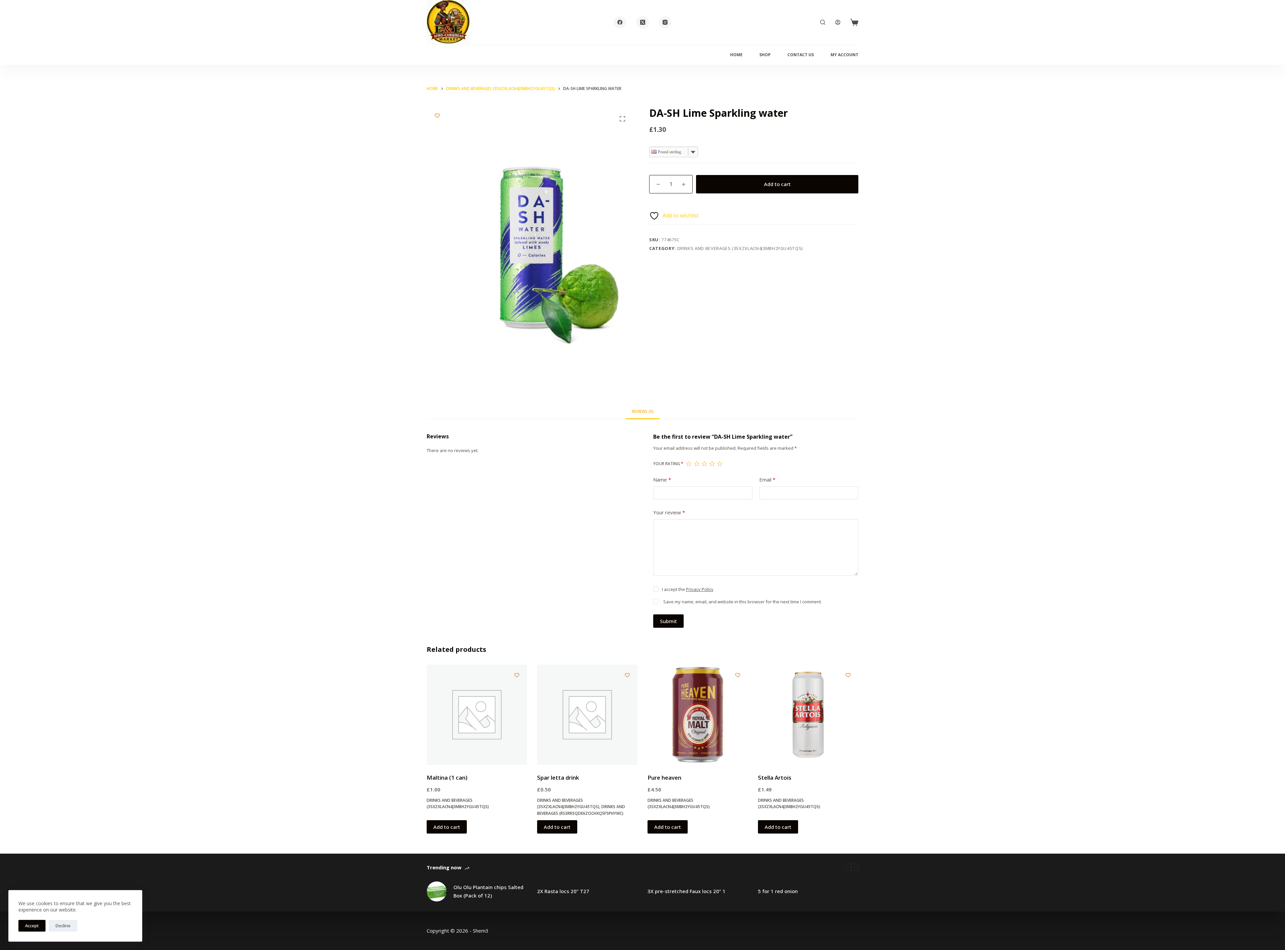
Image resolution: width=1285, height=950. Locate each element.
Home (736, 55)
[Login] (837, 22)
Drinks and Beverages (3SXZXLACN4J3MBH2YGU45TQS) (740, 248)
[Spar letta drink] (587, 715)
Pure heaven (664, 777)
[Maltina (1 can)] (477, 715)
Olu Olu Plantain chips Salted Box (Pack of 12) (488, 891)
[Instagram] (665, 22)
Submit (668, 621)
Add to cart (777, 184)
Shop (765, 55)
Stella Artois (774, 777)
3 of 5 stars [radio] (704, 463)
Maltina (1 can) (447, 777)
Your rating (668, 463)
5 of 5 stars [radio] (719, 463)
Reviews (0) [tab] (643, 411)
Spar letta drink (558, 777)
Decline (63, 926)
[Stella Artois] (808, 715)
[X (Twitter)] (642, 22)
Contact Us (800, 55)
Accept (32, 926)
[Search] (822, 22)
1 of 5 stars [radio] (688, 463)
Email (767, 479)
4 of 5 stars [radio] (711, 463)
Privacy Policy (699, 589)
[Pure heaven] (698, 715)
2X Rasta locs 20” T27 (563, 891)
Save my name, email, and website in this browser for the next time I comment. (742, 602)
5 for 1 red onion (778, 891)
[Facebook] (620, 22)
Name (662, 479)
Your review (669, 512)
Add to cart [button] (446, 827)
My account (844, 55)
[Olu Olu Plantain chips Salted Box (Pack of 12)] (437, 891)
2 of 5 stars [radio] (696, 463)
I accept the (687, 589)
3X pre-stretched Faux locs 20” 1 (686, 891)
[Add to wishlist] (437, 115)
